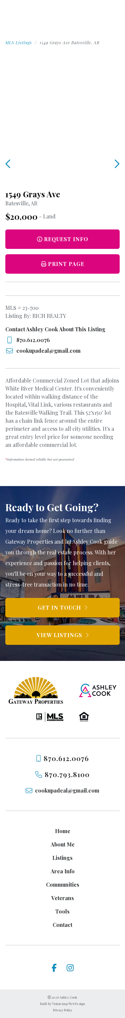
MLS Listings (18, 42)
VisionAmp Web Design (68, 1003)
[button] (62, 264)
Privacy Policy (62, 1010)
